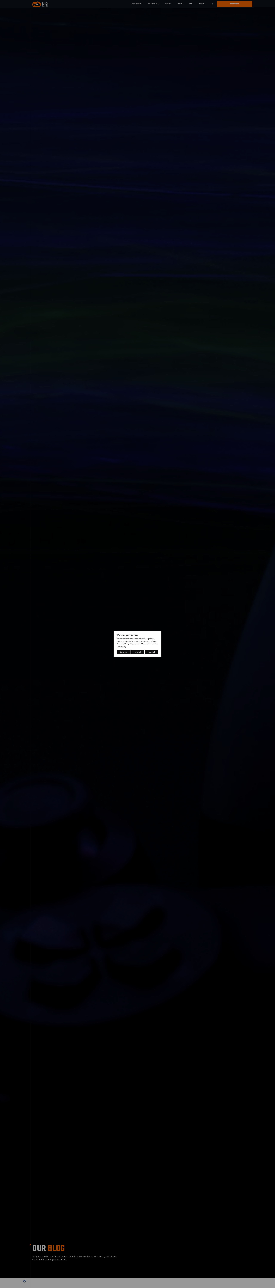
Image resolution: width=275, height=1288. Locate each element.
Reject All (138, 652)
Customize (123, 652)
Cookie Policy (121, 647)
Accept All (151, 652)
